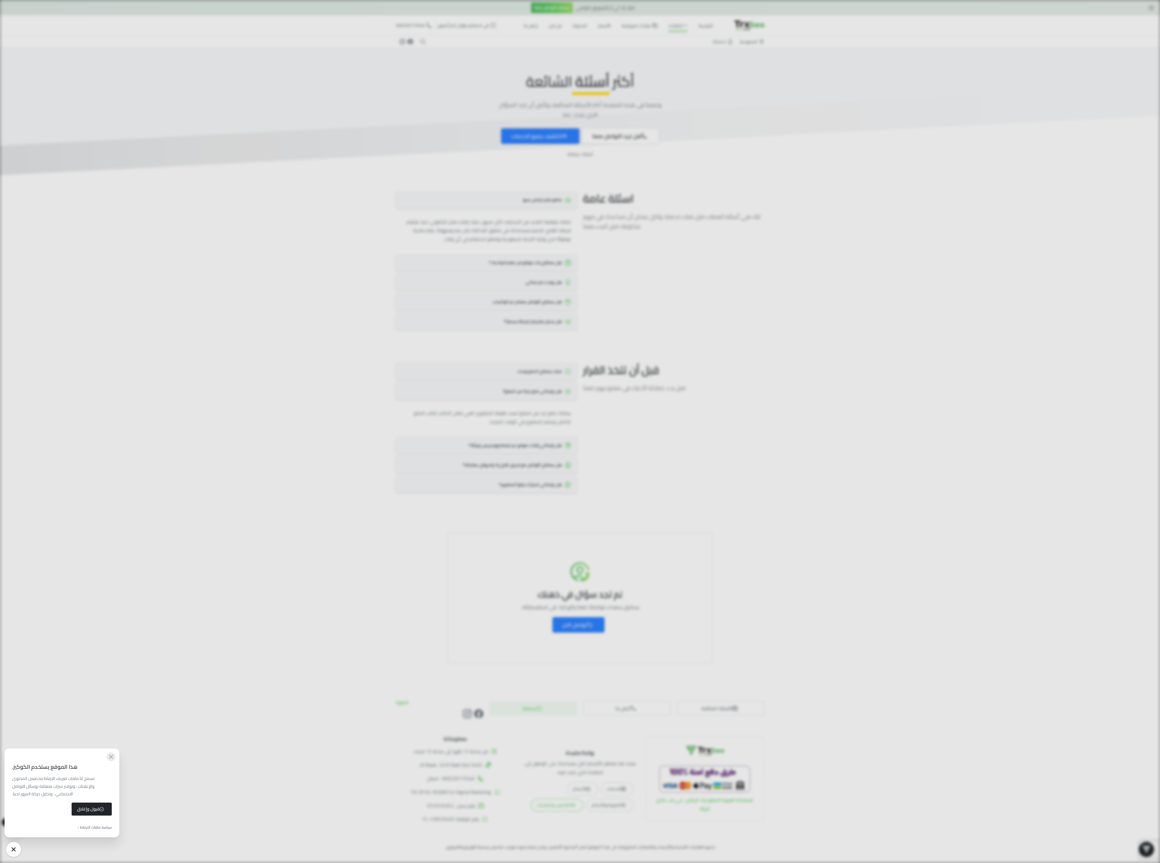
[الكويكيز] (13, 849)
